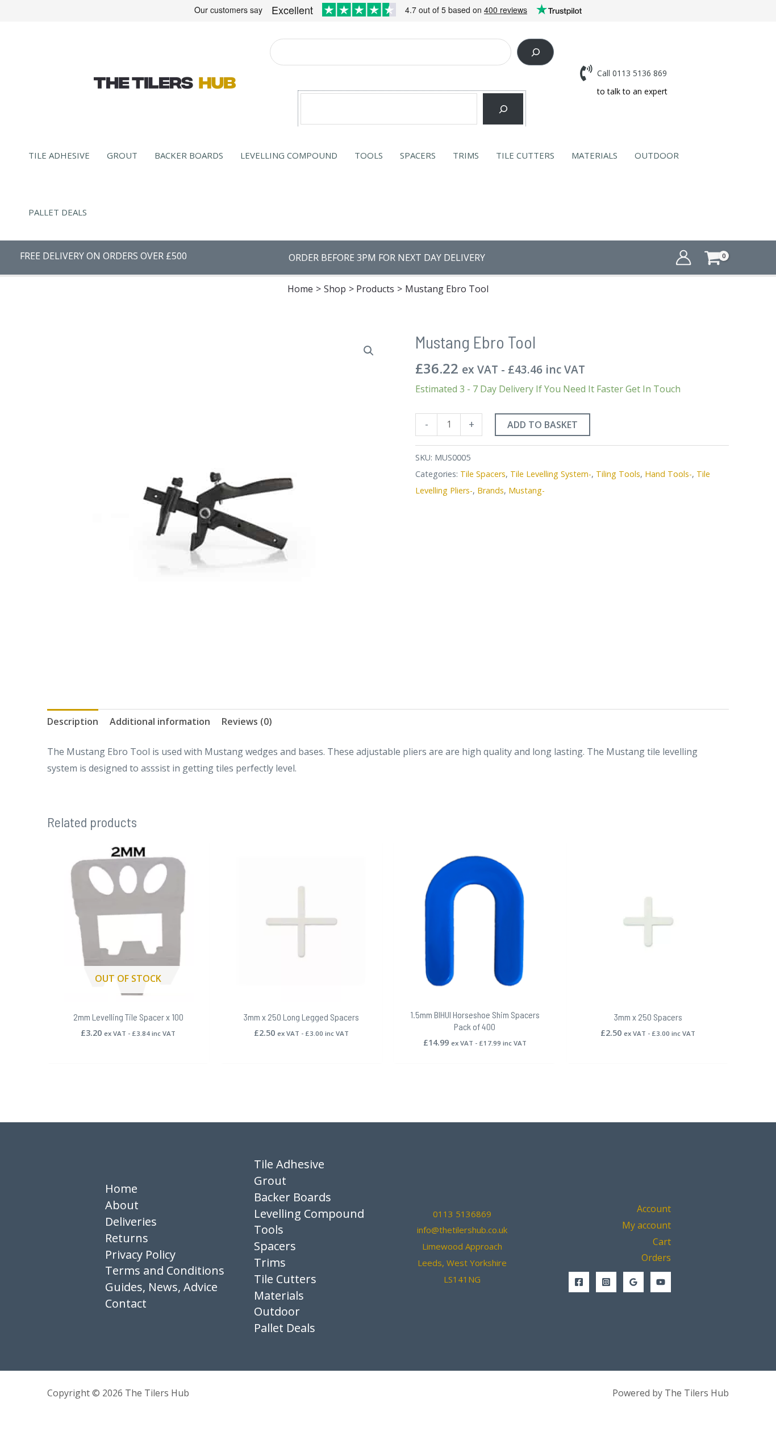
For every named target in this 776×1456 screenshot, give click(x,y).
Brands (490, 490)
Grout (122, 155)
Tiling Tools (618, 473)
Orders (656, 1257)
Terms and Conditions (164, 1270)
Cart (662, 1241)
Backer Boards (189, 155)
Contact (126, 1303)
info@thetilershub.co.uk (462, 1229)
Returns (126, 1238)
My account (646, 1225)
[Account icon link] (683, 257)
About (122, 1205)
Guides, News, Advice (161, 1287)
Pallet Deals (57, 212)
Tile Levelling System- (550, 473)
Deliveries (131, 1221)
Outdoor (657, 155)
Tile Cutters (525, 155)
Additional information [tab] (160, 721)
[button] (368, 351)
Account (654, 1208)
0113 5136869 (462, 1213)
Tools (368, 155)
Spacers (418, 155)
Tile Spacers (483, 473)
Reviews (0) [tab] (247, 721)
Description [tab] (72, 721)
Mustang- (526, 490)
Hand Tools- (668, 473)
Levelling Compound (288, 155)
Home (121, 1188)
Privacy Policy (140, 1254)
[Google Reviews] (633, 1282)
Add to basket (542, 424)
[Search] (535, 52)
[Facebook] (579, 1282)
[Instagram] (606, 1282)
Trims (466, 155)
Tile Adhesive (59, 155)
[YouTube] (660, 1282)
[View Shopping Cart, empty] (729, 257)
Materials (594, 155)
